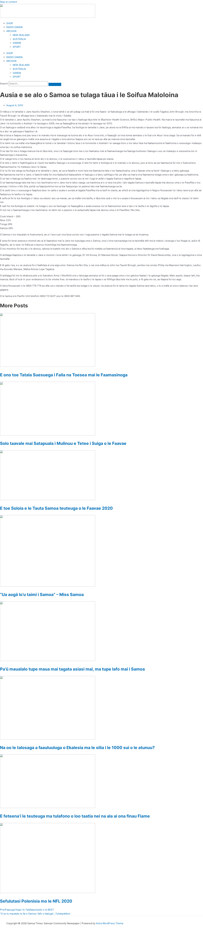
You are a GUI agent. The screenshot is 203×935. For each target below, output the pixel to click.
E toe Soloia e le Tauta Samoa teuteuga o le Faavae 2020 (56, 508)
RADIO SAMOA (14, 27)
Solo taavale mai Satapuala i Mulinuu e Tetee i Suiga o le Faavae (63, 443)
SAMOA (17, 42)
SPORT (17, 46)
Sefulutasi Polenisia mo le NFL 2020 (36, 901)
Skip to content (8, 1)
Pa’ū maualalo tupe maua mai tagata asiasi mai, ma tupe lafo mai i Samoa (72, 669)
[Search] (55, 84)
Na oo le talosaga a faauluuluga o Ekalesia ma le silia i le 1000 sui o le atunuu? (77, 747)
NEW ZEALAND (21, 35)
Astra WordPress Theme (109, 923)
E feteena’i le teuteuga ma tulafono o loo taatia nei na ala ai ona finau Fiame (75, 816)
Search (4, 83)
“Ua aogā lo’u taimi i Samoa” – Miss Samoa (42, 594)
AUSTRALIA (19, 39)
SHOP (9, 23)
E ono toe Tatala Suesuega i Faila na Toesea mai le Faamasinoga (64, 374)
